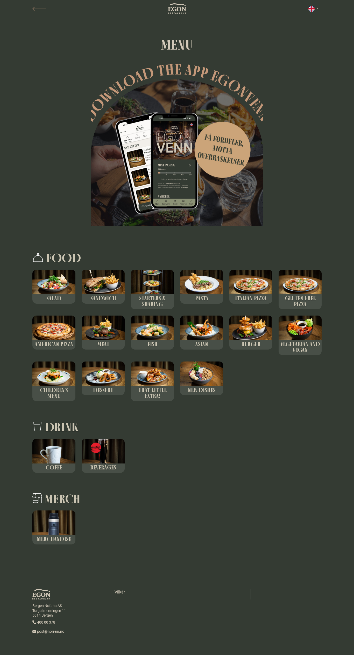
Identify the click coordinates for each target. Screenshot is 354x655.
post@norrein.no (50, 631)
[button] (39, 9)
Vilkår (120, 592)
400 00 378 (46, 622)
